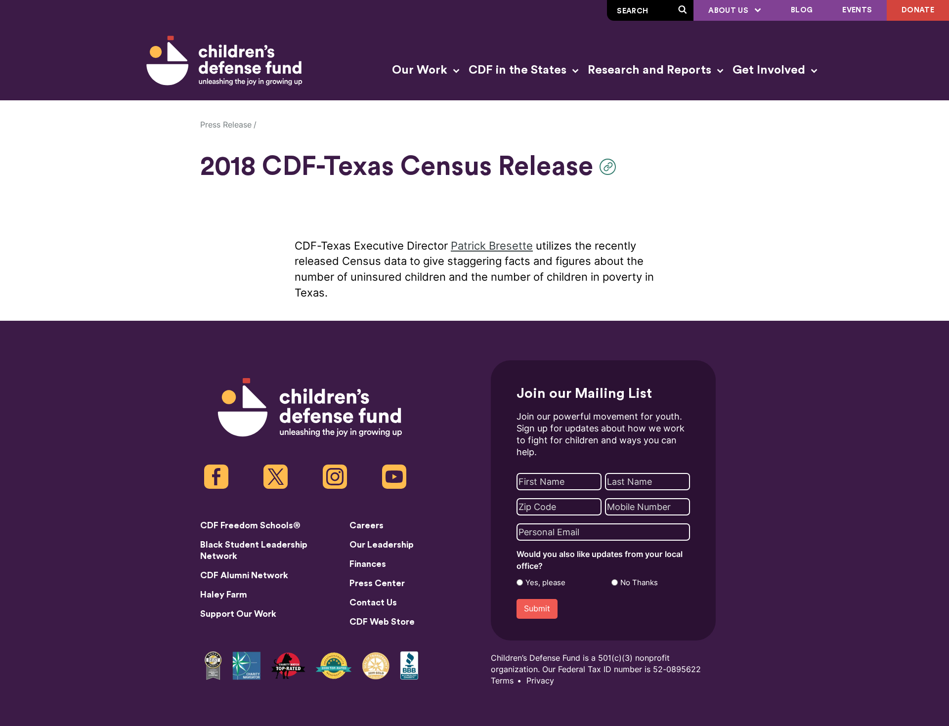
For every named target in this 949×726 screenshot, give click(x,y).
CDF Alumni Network (244, 575)
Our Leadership (381, 544)
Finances (367, 563)
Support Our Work (238, 613)
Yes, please (545, 582)
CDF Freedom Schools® (250, 525)
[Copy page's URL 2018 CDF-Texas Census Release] (610, 167)
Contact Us (373, 602)
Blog (802, 10)
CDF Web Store (382, 621)
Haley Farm (223, 594)
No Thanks (639, 582)
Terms (502, 680)
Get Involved (770, 70)
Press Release (226, 124)
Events (857, 10)
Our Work (421, 70)
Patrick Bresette (492, 246)
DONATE (918, 10)
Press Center (377, 583)
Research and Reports (651, 70)
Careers (366, 525)
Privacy (540, 680)
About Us (729, 10)
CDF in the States (519, 70)
